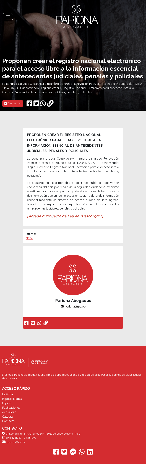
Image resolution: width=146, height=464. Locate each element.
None (29, 238)
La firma (7, 394)
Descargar (14, 103)
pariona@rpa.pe (75, 306)
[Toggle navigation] (8, 16)
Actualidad (9, 412)
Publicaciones (11, 407)
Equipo (6, 403)
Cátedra (7, 416)
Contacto (8, 421)
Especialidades (12, 398)
